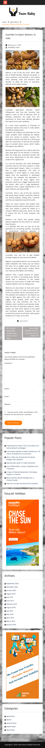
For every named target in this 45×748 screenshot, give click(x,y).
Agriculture (24, 321)
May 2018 (9, 614)
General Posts (11, 723)
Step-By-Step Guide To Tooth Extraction (20, 463)
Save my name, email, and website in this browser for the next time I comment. (21, 413)
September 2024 (12, 583)
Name (7, 389)
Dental (8, 720)
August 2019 (11, 594)
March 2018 (10, 621)
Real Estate (10, 730)
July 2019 (9, 597)
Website (7, 404)
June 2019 (10, 601)
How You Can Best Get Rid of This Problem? (22, 483)
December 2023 (12, 587)
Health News (11, 726)
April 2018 (10, 618)
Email (7, 396)
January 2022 (11, 590)
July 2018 (9, 611)
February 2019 (11, 604)
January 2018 (11, 625)
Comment (8, 363)
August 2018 (11, 607)
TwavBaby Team (14, 47)
